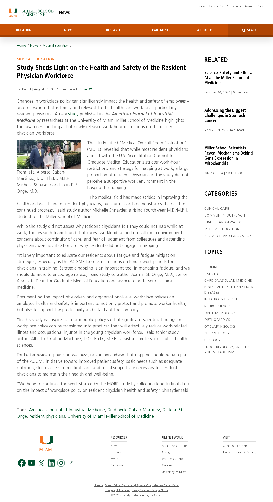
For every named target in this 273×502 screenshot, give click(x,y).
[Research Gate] (71, 463)
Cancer (211, 274)
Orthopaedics (217, 320)
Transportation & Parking (239, 452)
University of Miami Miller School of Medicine (111, 417)
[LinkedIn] (51, 463)
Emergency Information (117, 490)
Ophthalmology (219, 313)
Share (84, 89)
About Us (204, 30)
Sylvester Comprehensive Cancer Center (157, 485)
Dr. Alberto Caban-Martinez (133, 410)
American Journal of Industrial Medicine (67, 410)
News (64, 13)
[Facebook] (22, 463)
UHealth (98, 485)
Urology (212, 340)
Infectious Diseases (222, 299)
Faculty (236, 6)
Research (113, 30)
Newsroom (118, 465)
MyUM (115, 459)
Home (21, 45)
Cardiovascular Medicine (228, 281)
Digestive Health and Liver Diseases (228, 290)
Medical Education (55, 45)
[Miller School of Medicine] (31, 13)
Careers (167, 465)
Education (22, 30)
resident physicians (47, 417)
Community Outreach (224, 215)
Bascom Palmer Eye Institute (120, 485)
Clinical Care (216, 209)
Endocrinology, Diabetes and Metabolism (227, 350)
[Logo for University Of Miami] (46, 443)
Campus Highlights (235, 446)
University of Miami (174, 472)
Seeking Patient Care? (213, 6)
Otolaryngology (220, 326)
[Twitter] (41, 463)
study (73, 114)
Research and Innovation (228, 236)
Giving (262, 6)
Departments (159, 30)
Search (252, 30)
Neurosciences (217, 306)
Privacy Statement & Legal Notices (150, 490)
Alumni (249, 6)
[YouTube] (31, 463)
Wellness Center (173, 459)
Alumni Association (175, 446)
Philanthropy (217, 333)
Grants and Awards (223, 222)
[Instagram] (61, 463)
